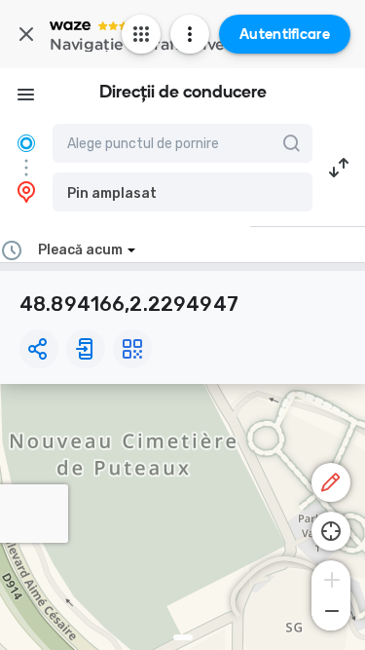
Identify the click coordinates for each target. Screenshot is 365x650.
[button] (182, 191)
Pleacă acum (80, 250)
